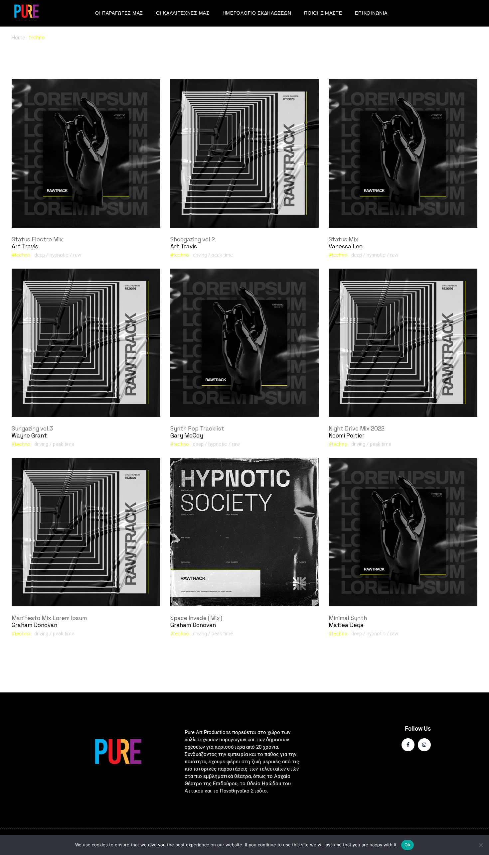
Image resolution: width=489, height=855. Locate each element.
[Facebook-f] (408, 744)
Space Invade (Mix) (196, 618)
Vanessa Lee (346, 246)
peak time (222, 255)
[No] (480, 845)
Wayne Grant (29, 435)
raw (77, 255)
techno (22, 255)
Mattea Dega (346, 625)
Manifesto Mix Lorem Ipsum (49, 618)
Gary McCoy (186, 435)
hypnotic (59, 255)
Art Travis (25, 246)
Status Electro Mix (37, 239)
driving (200, 255)
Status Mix (343, 239)
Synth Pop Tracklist (197, 428)
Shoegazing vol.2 (192, 239)
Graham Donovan (34, 625)
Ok (407, 844)
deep (39, 255)
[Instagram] (424, 744)
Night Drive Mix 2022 (357, 428)
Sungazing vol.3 (32, 428)
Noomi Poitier (347, 435)
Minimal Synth (348, 618)
